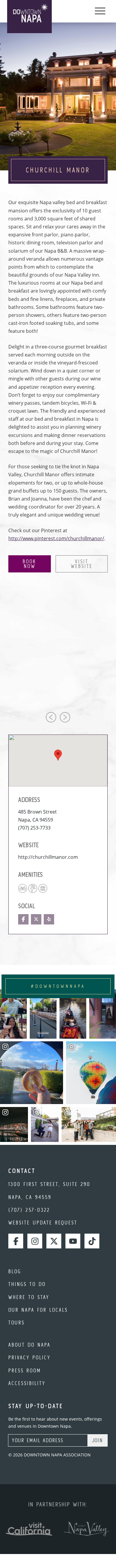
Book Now (29, 563)
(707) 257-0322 (29, 1210)
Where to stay (28, 1297)
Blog (14, 1271)
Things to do (27, 1284)
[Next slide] (65, 717)
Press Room (24, 1370)
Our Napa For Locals (38, 1310)
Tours (16, 1322)
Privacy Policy (29, 1357)
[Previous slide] (51, 717)
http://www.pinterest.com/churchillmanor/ (56, 538)
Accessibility (27, 1383)
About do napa (29, 1345)
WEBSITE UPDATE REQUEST (42, 1222)
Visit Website (82, 563)
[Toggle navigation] (100, 11)
